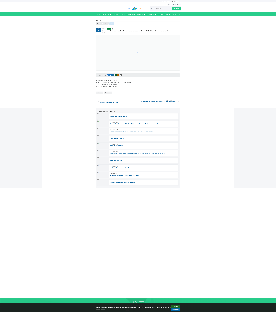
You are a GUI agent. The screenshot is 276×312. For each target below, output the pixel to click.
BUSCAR (176, 8)
